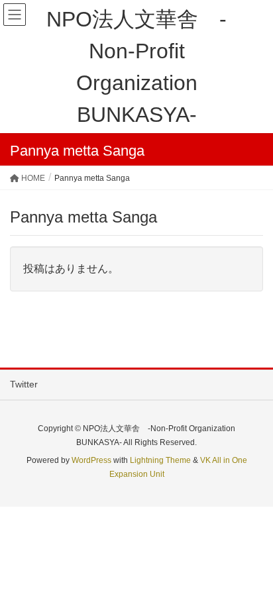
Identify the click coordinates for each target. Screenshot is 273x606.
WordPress (91, 460)
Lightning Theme (160, 460)
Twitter (24, 384)
